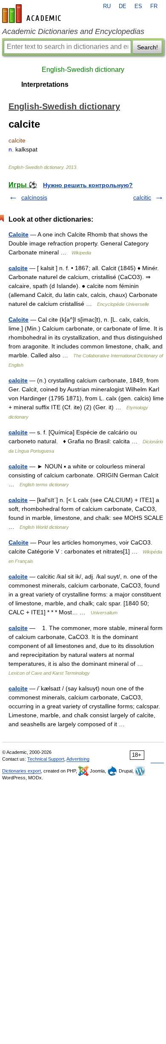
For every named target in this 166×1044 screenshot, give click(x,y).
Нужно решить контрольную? (88, 185)
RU (107, 6)
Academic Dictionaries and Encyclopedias (73, 31)
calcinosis (34, 197)
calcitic (142, 197)
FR (153, 6)
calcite (18, 268)
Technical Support (45, 759)
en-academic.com (32, 13)
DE (122, 6)
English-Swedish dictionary (83, 69)
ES (138, 6)
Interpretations (45, 84)
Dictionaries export (21, 770)
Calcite (19, 234)
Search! (147, 47)
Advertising (77, 759)
